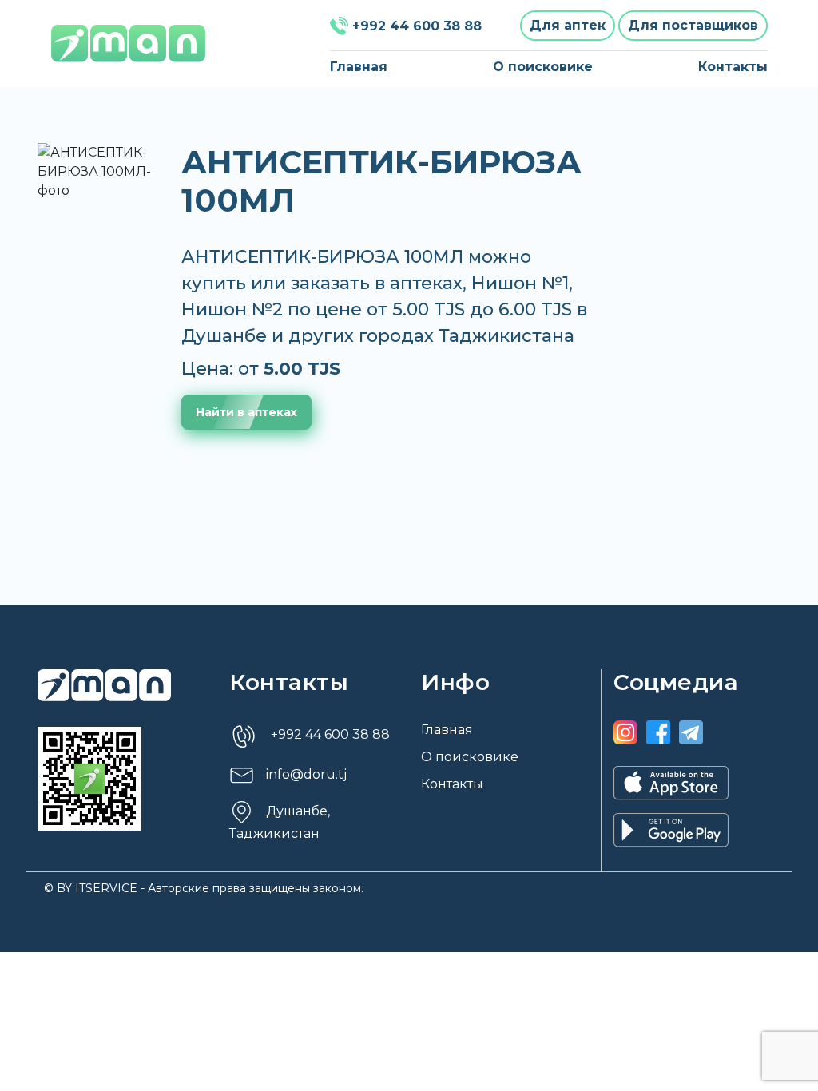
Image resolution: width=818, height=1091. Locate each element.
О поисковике (543, 66)
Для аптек (568, 25)
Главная (358, 66)
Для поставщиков (693, 25)
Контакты (733, 66)
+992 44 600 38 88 (417, 26)
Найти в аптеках (246, 412)
